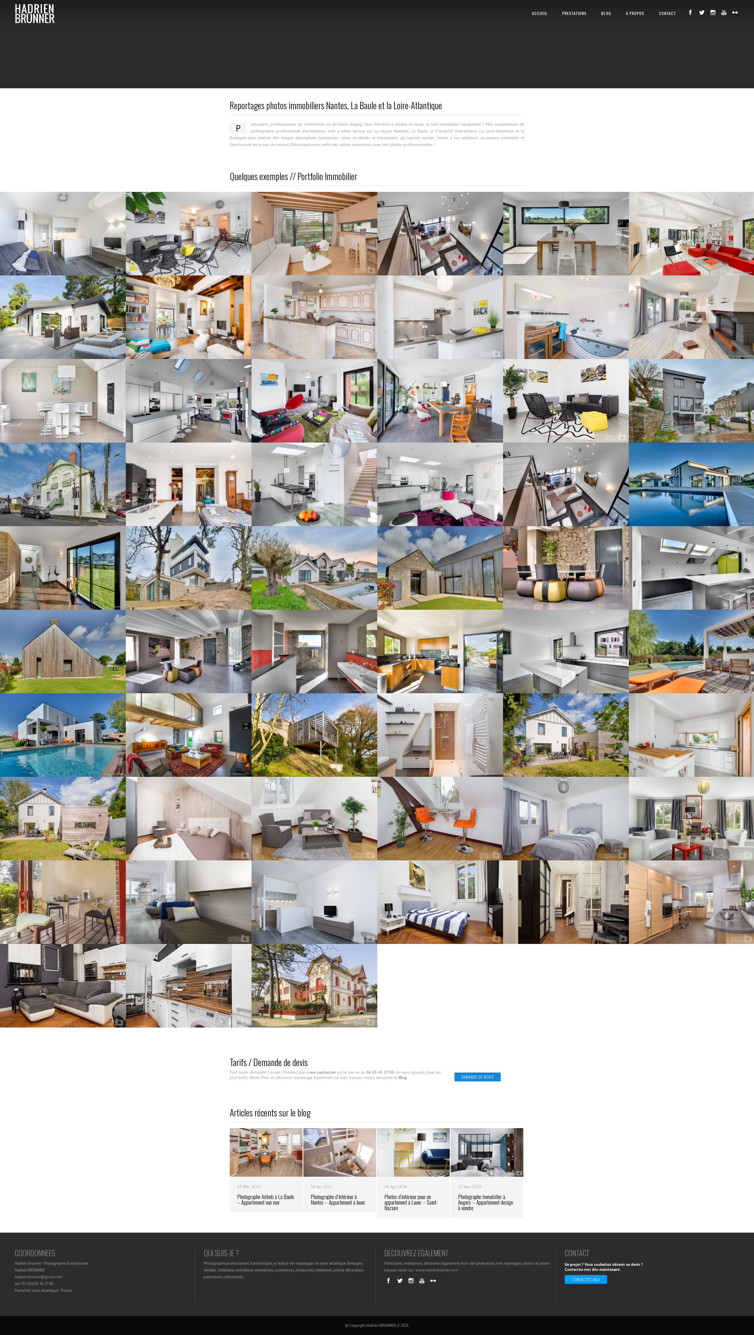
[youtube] (724, 12)
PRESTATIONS (574, 13)
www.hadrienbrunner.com (437, 1270)
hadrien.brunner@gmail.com (38, 1276)
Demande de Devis (478, 1077)
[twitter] (701, 12)
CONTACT (667, 13)
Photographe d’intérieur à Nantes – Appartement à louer (338, 1199)
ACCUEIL (540, 13)
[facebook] (690, 12)
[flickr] (735, 12)
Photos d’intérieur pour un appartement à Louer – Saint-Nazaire (411, 1202)
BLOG (606, 13)
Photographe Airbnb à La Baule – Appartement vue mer (265, 1199)
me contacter (323, 1072)
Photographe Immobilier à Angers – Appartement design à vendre (485, 1202)
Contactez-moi (586, 1279)
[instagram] (713, 12)
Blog (403, 1077)
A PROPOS (635, 13)
